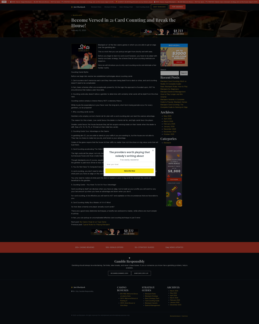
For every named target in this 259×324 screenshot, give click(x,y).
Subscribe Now (129, 171)
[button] (129, 154)
